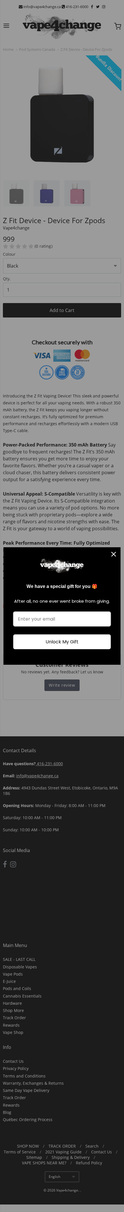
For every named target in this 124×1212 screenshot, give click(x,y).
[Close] (114, 554)
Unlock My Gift (62, 641)
